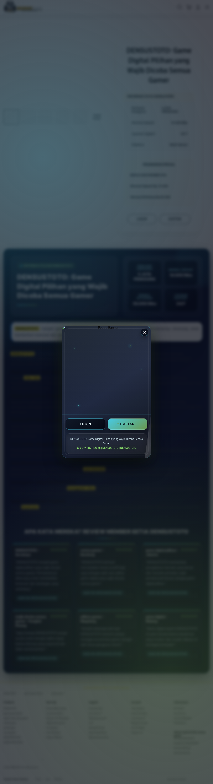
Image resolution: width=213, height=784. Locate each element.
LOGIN (85, 424)
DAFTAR (127, 424)
